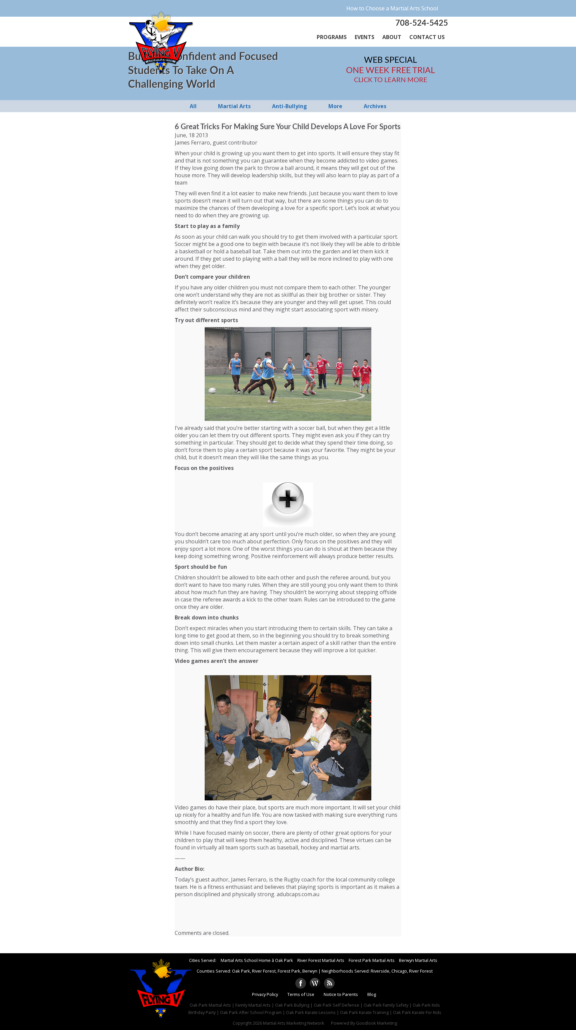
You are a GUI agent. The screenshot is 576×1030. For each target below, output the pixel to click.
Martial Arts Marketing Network (293, 1023)
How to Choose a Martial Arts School (392, 8)
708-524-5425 (421, 23)
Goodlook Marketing (376, 1023)
